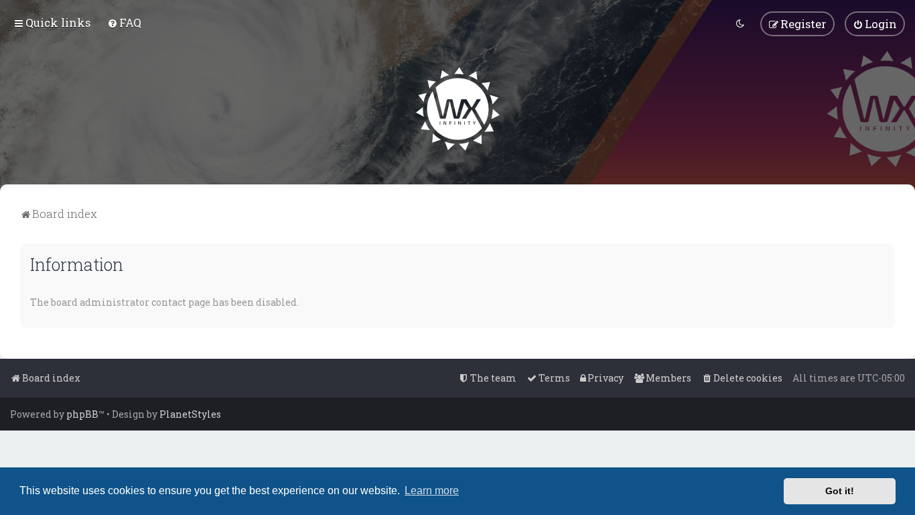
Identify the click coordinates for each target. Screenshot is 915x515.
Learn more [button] (432, 490)
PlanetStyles (190, 414)
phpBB (82, 414)
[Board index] (458, 109)
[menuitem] (124, 22)
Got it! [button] (839, 490)
